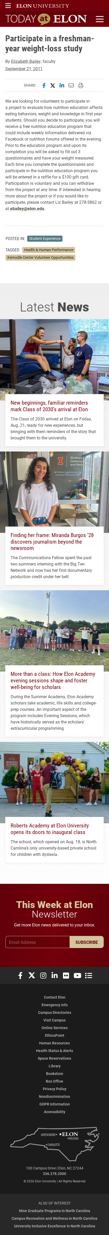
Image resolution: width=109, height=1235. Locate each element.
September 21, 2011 (24, 68)
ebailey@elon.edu (27, 208)
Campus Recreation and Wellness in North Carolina (54, 1218)
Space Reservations (54, 1058)
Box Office (54, 1081)
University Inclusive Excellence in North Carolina (54, 1225)
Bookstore (54, 1073)
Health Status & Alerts (54, 1050)
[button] (8, 5)
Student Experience (45, 238)
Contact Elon (54, 997)
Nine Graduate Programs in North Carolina (54, 1210)
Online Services (55, 1027)
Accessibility (54, 1111)
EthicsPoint (54, 1035)
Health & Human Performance (48, 249)
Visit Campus (54, 1020)
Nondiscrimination (54, 1096)
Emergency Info (55, 1004)
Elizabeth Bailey (26, 61)
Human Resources (54, 1042)
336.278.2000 (54, 1173)
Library (55, 1065)
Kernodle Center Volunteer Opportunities (40, 257)
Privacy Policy (54, 1088)
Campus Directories (54, 1012)
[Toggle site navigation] (99, 19)
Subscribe (86, 942)
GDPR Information (54, 1104)
